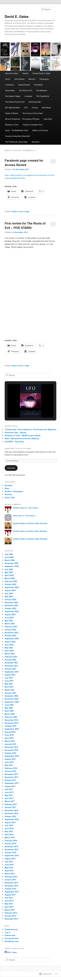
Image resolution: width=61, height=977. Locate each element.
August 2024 (10, 590)
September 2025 (12, 566)
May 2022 (9, 647)
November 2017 (11, 777)
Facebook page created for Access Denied (24, 162)
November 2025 (11, 563)
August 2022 (10, 641)
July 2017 (9, 789)
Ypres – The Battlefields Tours (16, 130)
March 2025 (10, 578)
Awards (25, 73)
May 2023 (9, 620)
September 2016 (12, 819)
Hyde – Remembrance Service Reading (22, 438)
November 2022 (11, 632)
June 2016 (9, 828)
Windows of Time (11, 124)
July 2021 (9, 677)
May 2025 (9, 572)
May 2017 (9, 795)
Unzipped (28, 96)
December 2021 (11, 662)
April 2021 (9, 686)
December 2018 (11, 747)
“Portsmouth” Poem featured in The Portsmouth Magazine (30, 429)
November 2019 (11, 723)
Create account (11, 929)
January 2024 (10, 599)
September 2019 (12, 729)
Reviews (8, 494)
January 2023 (10, 629)
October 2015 (10, 852)
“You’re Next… (34, 507)
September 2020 (12, 701)
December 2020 (11, 695)
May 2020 (9, 707)
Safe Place (48, 119)
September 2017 (12, 783)
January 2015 (10, 879)
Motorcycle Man (35, 102)
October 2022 (10, 635)
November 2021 (11, 665)
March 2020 (10, 714)
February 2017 (11, 804)
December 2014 (11, 882)
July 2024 (9, 593)
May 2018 (9, 765)
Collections (9, 84)
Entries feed (10, 935)
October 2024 (10, 584)
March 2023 (10, 623)
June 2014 (9, 900)
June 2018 (9, 762)
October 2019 (10, 726)
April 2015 (9, 870)
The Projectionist (42, 96)
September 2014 (12, 891)
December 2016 (11, 810)
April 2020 (9, 710)
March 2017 (10, 801)
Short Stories (19, 79)
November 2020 (11, 698)
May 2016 (9, 831)
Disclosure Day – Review (15, 432)
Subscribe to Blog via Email (18, 449)
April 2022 (9, 650)
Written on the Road (40, 130)
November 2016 (11, 813)
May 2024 (9, 596)
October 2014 (10, 888)
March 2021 (10, 689)
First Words (38, 84)
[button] (24, 410)
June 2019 (9, 735)
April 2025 (9, 575)
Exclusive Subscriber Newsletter (17, 136)
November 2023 (11, 605)
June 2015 (9, 864)
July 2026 (9, 554)
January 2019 (10, 744)
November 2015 (11, 849)
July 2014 (9, 897)
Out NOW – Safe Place (14, 441)
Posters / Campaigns (14, 491)
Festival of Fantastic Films (32, 124)
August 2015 (10, 858)
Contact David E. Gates (41, 73)
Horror (7, 79)
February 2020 (11, 717)
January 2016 (10, 843)
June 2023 (9, 617)
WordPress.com (12, 941)
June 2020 (9, 704)
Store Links (10, 497)
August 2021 (10, 674)
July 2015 (9, 861)
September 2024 (12, 587)
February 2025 (11, 581)
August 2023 (10, 614)
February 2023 (11, 626)
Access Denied (24, 84)
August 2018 (10, 759)
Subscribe (11, 468)
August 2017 (10, 786)
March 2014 (10, 909)
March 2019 (10, 741)
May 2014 (9, 903)
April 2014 (9, 906)
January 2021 (10, 692)
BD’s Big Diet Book (12, 107)
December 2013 (11, 918)
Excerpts (8, 485)
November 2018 (11, 750)
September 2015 (12, 855)
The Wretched (41, 90)
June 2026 (9, 557)
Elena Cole (17, 515)
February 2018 (11, 768)
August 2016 (10, 822)
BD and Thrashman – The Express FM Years (22, 119)
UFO (26, 107)
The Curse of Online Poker (32, 113)
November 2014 (11, 885)
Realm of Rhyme (11, 113)
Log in (7, 932)
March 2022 (10, 653)
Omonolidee (10, 90)
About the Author (11, 73)
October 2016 (10, 816)
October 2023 (10, 608)
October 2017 (10, 780)
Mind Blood (46, 107)
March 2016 (10, 837)
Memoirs (32, 79)
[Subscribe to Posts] (6, 952)
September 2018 (12, 756)
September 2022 (12, 638)
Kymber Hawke (19, 523)
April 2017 (9, 798)
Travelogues (44, 79)
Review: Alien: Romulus (37, 523)
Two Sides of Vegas (12, 96)
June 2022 (9, 644)
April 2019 (9, 738)
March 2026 (10, 560)
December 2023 (11, 602)
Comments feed (11, 938)
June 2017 (9, 792)
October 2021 (10, 668)
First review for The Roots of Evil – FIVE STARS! (25, 225)
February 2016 (11, 840)
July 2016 (9, 825)
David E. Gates (17, 16)
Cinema (35, 107)
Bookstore (36, 141)
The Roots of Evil (25, 90)
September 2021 (12, 671)
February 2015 (11, 876)
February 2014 (11, 912)
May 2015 (9, 867)
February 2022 (11, 656)
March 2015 (10, 873)
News (14, 211)
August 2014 (10, 894)
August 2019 (10, 732)
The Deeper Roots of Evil (15, 102)
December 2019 (11, 720)
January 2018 (10, 771)
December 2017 (11, 774)
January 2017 (10, 807)
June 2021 (9, 680)
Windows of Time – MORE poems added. (23, 435)
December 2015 (11, 846)
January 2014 (10, 915)
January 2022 (10, 659)
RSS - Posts (12, 952)
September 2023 (12, 611)
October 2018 (10, 753)
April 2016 (9, 834)
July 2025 (9, 569)
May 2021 (9, 683)
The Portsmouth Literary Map (16, 141)
